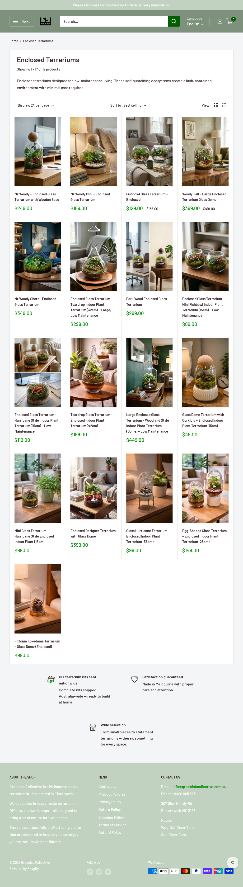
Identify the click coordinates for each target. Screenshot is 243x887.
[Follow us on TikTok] (108, 871)
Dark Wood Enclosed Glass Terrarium (146, 301)
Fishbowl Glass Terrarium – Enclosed (147, 197)
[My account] (220, 21)
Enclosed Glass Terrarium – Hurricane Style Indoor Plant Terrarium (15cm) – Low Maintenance (36, 422)
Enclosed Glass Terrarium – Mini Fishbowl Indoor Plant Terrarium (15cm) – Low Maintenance (203, 307)
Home (13, 41)
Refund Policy (110, 832)
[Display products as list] (224, 105)
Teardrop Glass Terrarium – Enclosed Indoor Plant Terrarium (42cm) (91, 420)
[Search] (174, 21)
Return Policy (109, 809)
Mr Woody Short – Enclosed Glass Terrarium (35, 301)
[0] (230, 21)
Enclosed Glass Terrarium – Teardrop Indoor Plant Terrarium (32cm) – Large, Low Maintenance (91, 307)
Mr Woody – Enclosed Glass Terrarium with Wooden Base (36, 197)
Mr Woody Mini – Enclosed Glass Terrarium (90, 197)
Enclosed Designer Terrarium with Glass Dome (93, 533)
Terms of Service (112, 824)
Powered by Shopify (24, 869)
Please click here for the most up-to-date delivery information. (121, 5)
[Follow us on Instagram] (99, 871)
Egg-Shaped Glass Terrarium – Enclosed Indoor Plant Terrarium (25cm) (204, 536)
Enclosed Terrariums (38, 41)
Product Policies (112, 794)
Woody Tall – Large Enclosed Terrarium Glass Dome (204, 197)
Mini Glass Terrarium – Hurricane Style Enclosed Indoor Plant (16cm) (34, 536)
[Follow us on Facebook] (90, 871)
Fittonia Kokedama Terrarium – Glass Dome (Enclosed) (37, 644)
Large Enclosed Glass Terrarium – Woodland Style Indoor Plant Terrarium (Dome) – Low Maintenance (147, 422)
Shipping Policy (111, 817)
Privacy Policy (109, 801)
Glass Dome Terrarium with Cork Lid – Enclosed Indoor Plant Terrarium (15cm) (203, 420)
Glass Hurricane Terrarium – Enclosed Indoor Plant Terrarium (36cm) (148, 536)
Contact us (107, 786)
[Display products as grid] (216, 105)
